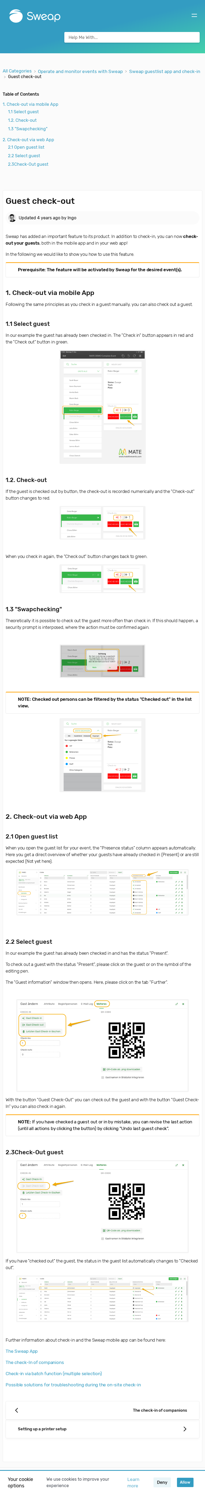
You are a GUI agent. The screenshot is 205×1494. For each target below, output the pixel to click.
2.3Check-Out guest (28, 164)
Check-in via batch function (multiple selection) (54, 1373)
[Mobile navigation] (194, 16)
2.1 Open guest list (26, 147)
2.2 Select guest (24, 155)
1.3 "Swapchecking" (28, 128)
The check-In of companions (35, 1362)
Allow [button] (185, 1482)
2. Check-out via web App (28, 139)
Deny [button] (162, 1482)
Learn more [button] (133, 1482)
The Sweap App (22, 1351)
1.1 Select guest (23, 111)
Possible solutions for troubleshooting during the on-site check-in (73, 1384)
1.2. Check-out (22, 120)
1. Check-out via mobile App (30, 104)
